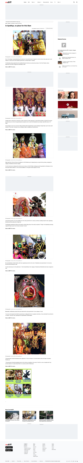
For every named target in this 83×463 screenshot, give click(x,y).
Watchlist (44, 449)
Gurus (51, 2)
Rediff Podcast (35, 456)
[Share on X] (69, 461)
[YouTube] (75, 461)
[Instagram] (73, 461)
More (59, 2)
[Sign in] (77, 2)
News (33, 2)
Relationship (54, 449)
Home (25, 2)
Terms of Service (26, 461)
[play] (68, 95)
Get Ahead (34, 452)
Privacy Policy (19, 461)
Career (53, 448)
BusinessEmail (46, 2)
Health (53, 445)
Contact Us (41, 461)
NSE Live (44, 446)
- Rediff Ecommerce (27, 449)
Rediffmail (25, 445)
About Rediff (7, 461)
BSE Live (44, 445)
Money (39, 2)
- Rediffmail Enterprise (27, 448)
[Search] (74, 2)
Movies (34, 448)
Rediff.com (49, 461)
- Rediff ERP (26, 453)
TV (54, 2)
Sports (34, 449)
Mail (29, 2)
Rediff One (25, 446)
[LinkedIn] (77, 461)
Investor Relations (34, 461)
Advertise (13, 461)
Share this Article (50, 28)
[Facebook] (71, 461)
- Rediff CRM (26, 452)
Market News (45, 448)
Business (34, 446)
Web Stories (60, 90)
